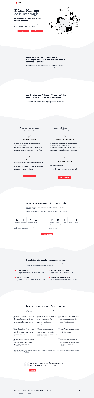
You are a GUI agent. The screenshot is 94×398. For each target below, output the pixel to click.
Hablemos (32, 370)
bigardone (29, 393)
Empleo (68, 3)
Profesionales (55, 3)
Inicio (39, 3)
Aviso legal (21, 393)
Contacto (73, 3)
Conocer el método (47, 234)
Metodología (62, 3)
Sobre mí (44, 3)
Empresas (49, 3)
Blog (77, 3)
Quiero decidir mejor (64, 177)
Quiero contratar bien (29, 176)
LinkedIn (27, 351)
